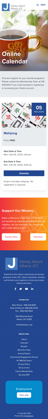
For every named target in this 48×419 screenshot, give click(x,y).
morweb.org (28, 416)
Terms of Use (24, 367)
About (24, 339)
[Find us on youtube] (26, 289)
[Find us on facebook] (15, 289)
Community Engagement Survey (24, 357)
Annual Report (24, 353)
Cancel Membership (24, 371)
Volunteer (38, 236)
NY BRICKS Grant (24, 360)
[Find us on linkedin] (32, 289)
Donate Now (11, 236)
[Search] (38, 5)
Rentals (24, 346)
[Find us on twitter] (20, 289)
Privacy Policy (24, 364)
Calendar (24, 342)
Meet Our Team (24, 350)
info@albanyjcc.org (24, 324)
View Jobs (24, 395)
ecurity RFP (25, 374)
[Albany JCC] (13, 4)
